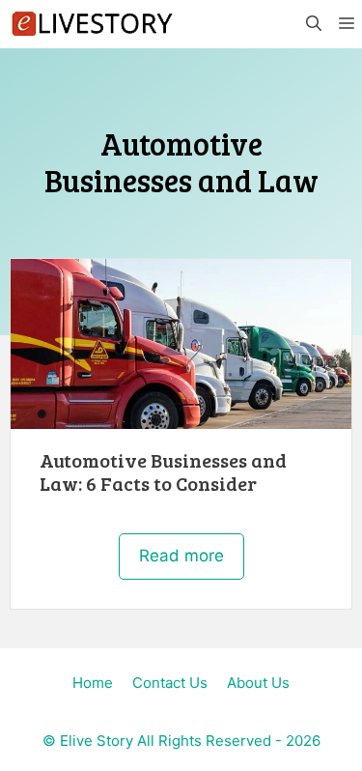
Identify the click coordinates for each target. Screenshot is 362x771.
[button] (312, 24)
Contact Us (170, 682)
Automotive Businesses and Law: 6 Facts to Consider (163, 471)
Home (92, 682)
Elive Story (96, 740)
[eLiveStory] (92, 24)
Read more (181, 555)
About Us (258, 682)
